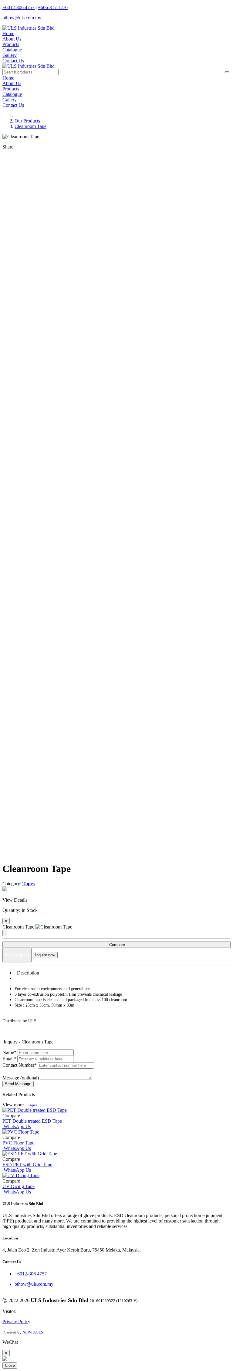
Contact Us (13, 60)
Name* (9, 1052)
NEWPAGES (32, 1332)
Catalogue (12, 49)
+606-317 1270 (53, 7)
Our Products (27, 120)
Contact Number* (19, 1065)
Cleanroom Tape (30, 126)
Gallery (9, 55)
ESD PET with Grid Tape (27, 1164)
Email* (9, 1058)
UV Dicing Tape (18, 1186)
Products (10, 44)
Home (8, 33)
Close (10, 1365)
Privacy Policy (16, 1321)
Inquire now (45, 955)
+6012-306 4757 (18, 7)
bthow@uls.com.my (21, 17)
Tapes (32, 1105)
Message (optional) (20, 1077)
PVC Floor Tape (18, 1142)
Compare (116, 944)
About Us (11, 38)
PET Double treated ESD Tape (32, 1121)
